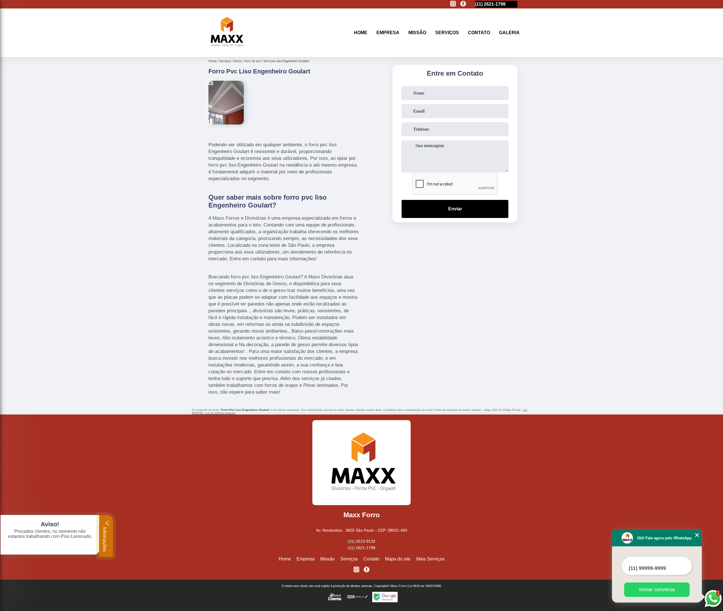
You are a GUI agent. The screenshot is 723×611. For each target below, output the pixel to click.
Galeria (509, 32)
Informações (104, 539)
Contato (479, 32)
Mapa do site (398, 559)
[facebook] (463, 4)
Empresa (387, 32)
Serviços (447, 32)
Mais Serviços (430, 559)
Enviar (455, 208)
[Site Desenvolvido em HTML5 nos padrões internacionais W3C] (357, 597)
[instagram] (453, 4)
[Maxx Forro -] (226, 49)
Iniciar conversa (657, 589)
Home (360, 32)
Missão (417, 32)
